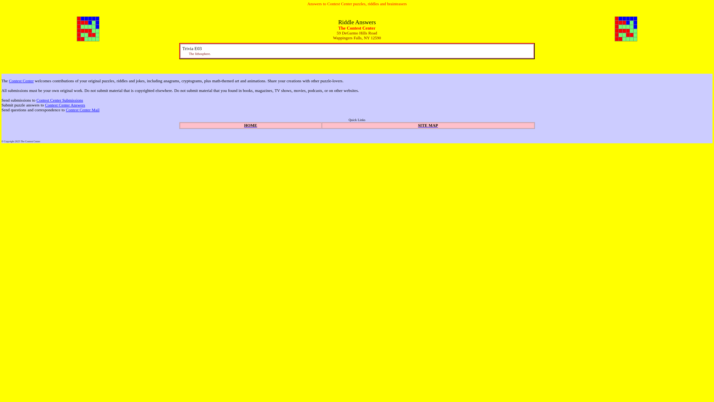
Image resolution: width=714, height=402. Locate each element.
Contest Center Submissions (59, 100)
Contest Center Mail (82, 110)
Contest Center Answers (65, 105)
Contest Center (21, 81)
